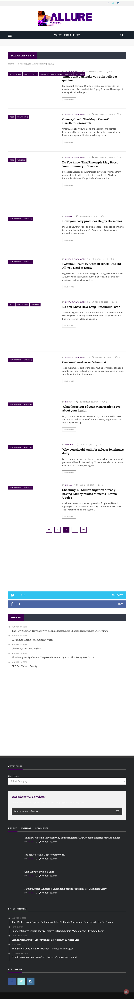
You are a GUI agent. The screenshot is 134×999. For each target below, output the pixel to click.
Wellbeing (80, 74)
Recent (12, 828)
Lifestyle (68, 74)
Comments (41, 828)
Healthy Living (56, 74)
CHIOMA (68, 216)
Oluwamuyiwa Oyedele (76, 114)
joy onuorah (71, 72)
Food (35, 74)
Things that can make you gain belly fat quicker (89, 78)
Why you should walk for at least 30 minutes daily (93, 451)
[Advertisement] (67, 562)
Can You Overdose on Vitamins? (84, 362)
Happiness (44, 74)
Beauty (27, 74)
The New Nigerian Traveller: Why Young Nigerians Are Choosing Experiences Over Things (54, 40)
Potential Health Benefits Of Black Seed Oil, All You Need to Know (92, 266)
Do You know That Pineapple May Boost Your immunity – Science (90, 164)
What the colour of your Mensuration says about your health (91, 408)
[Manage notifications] (126, 991)
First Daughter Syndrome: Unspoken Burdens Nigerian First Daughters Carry (66, 888)
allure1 (69, 445)
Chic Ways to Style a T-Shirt (39, 871)
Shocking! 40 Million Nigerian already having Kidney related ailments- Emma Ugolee (89, 493)
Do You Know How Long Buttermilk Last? (91, 307)
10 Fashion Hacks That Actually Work (27, 43)
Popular (25, 828)
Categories (13, 776)
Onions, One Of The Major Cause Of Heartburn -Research (86, 121)
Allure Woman (15, 74)
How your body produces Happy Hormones (92, 221)
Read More (69, 99)
